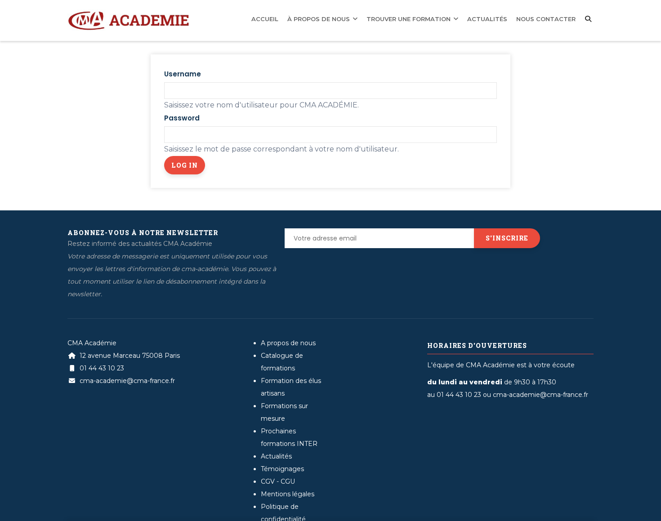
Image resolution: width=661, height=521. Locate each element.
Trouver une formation (432, 18)
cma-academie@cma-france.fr (126, 381)
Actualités (499, 18)
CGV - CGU (278, 481)
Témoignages (282, 469)
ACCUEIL (306, 18)
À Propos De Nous (353, 18)
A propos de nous (288, 343)
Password (182, 118)
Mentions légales (287, 494)
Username (182, 74)
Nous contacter (550, 18)
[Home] (128, 13)
